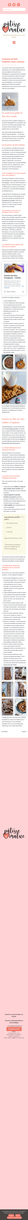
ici (8, 152)
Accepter (11, 1215)
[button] (14, 42)
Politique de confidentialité (14, 1217)
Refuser (18, 1215)
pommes (6, 182)
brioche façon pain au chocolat (10, 443)
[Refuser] (26, 1214)
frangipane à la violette (8, 200)
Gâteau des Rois (13, 429)
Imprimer (21, 517)
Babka (22, 439)
